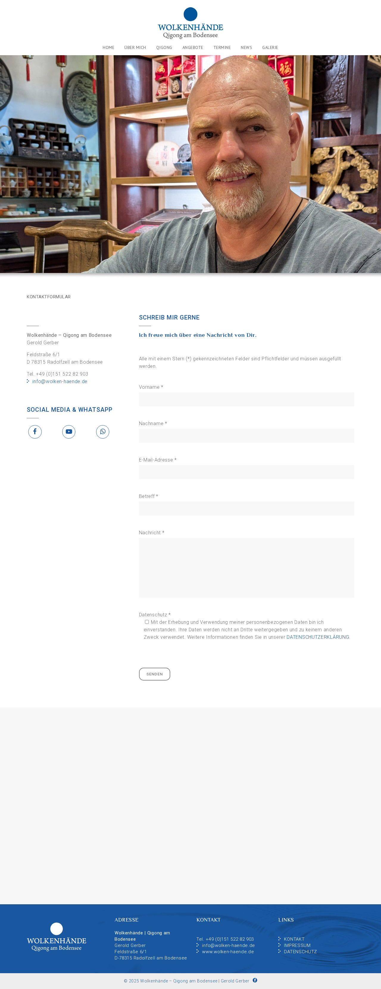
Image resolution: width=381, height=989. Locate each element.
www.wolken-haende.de (228, 951)
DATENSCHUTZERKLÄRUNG (318, 637)
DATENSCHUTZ (300, 951)
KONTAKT (294, 939)
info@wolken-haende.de (60, 381)
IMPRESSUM (297, 945)
